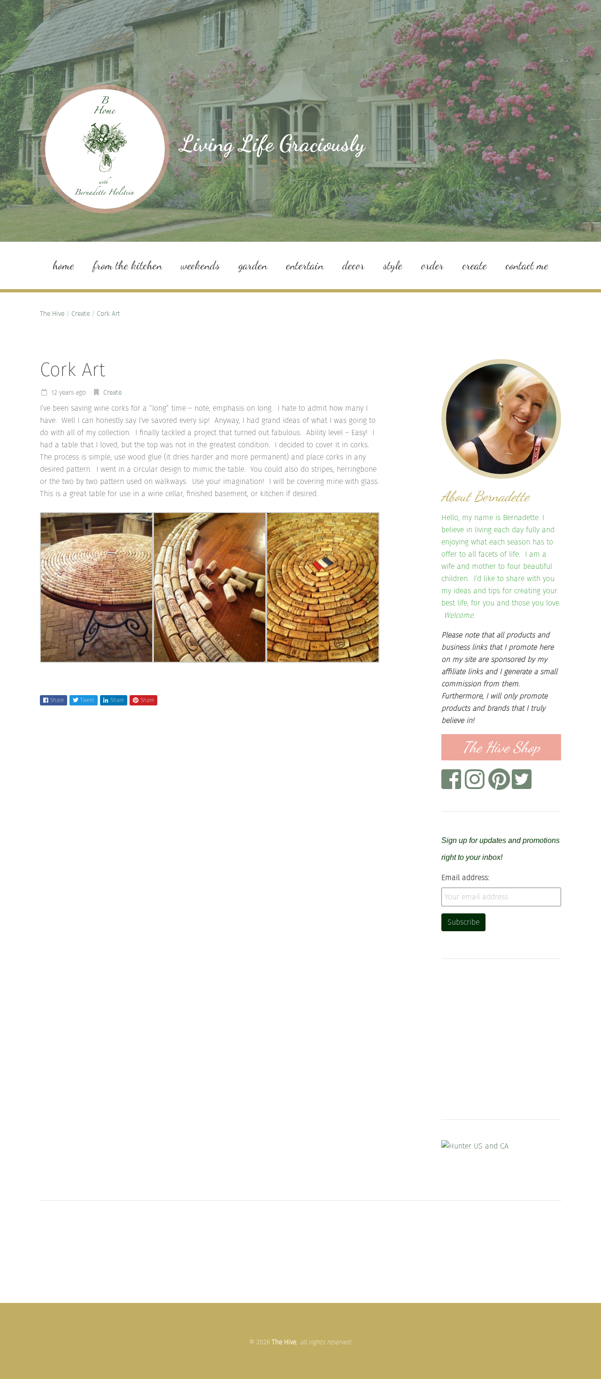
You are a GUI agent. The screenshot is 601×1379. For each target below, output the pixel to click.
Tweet (87, 700)
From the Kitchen (127, 265)
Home (63, 265)
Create (474, 265)
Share (57, 700)
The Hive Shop (501, 747)
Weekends (200, 265)
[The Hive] (105, 149)
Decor (353, 265)
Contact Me (527, 265)
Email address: (465, 877)
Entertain (305, 265)
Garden (253, 265)
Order (432, 265)
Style (392, 265)
